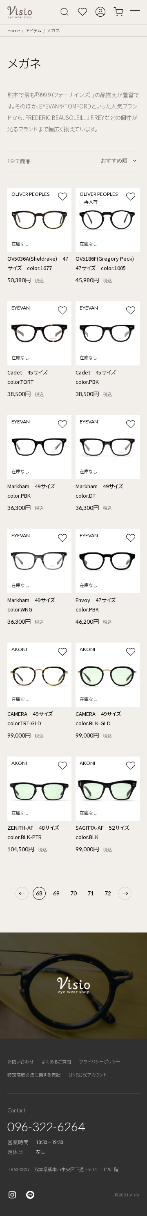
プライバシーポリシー (99, 1061)
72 (108, 893)
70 (73, 893)
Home (13, 30)
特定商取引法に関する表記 (33, 1074)
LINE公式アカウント (88, 1074)
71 (90, 893)
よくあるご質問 (56, 1061)
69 (56, 893)
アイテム (33, 30)
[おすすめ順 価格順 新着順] (119, 160)
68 (39, 893)
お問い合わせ (20, 1061)
